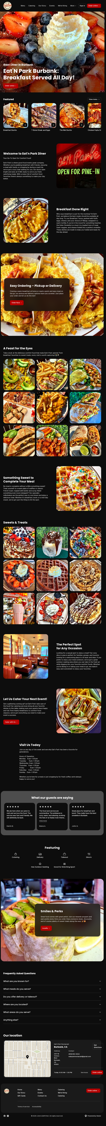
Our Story (42, 6)
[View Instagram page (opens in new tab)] (8, 1116)
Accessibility (36, 1107)
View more (43, 821)
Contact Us (42, 1096)
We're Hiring (62, 6)
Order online (97, 1072)
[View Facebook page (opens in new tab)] (4, 1116)
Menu (23, 6)
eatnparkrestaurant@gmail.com (80, 1057)
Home (19, 1090)
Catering (31, 6)
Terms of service (23, 1107)
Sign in (82, 6)
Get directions (98, 1046)
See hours (84, 1072)
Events (52, 6)
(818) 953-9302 (74, 1054)
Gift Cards (21, 1096)
